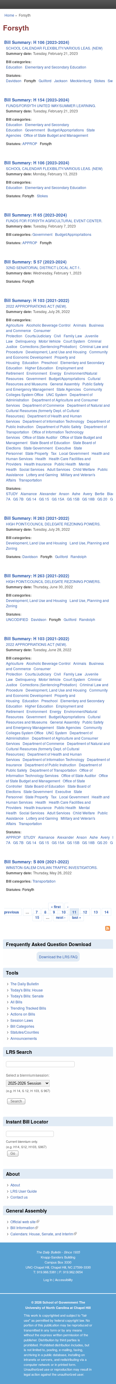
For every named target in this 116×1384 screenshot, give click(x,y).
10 (64, 912)
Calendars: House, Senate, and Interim (43, 1233)
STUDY (12, 493)
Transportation (30, 479)
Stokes (99, 80)
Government (35, 129)
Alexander (48, 493)
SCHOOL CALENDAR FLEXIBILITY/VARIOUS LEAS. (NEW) (54, 47)
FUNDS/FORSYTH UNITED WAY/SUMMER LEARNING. (51, 105)
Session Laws (21, 1020)
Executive (63, 447)
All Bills (16, 1001)
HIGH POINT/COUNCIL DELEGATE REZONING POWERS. (53, 523)
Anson (64, 493)
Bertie (99, 493)
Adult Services (58, 469)
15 (37, 917)
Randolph (78, 556)
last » (76, 917)
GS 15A (58, 498)
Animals (79, 325)
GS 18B (88, 498)
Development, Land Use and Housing (56, 351)
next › (60, 917)
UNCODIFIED (17, 619)
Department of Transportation (53, 770)
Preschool (49, 362)
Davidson (13, 80)
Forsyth (30, 80)
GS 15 (44, 498)
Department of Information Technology (53, 421)
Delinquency (25, 341)
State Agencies (69, 389)
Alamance (29, 493)
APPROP (29, 143)
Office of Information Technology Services (49, 773)
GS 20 (102, 498)
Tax (54, 453)
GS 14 (31, 498)
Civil (57, 335)
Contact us (19, 1196)
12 (85, 912)
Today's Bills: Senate (27, 995)
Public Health (65, 463)
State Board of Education (50, 442)
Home (9, 15)
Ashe (76, 493)
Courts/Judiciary (38, 335)
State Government (38, 447)
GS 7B (18, 498)
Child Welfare (84, 469)
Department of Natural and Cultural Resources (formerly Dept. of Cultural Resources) (58, 410)
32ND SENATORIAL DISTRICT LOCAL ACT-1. (43, 267)
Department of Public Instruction (50, 764)
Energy (55, 373)
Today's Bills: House (26, 989)
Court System (74, 341)
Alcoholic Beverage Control (48, 325)
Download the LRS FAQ (58, 956)
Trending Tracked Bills (28, 1007)
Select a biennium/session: (27, 1075)
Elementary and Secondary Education (55, 66)
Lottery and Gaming (42, 474)
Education (14, 66)
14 (106, 912)
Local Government (74, 453)
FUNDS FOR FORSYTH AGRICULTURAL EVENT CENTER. (54, 220)
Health (40, 458)
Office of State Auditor (40, 437)
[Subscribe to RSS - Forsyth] (58, 929)
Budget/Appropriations (66, 129)
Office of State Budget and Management (56, 135)
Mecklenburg (80, 80)
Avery (87, 493)
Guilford (45, 80)
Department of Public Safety (58, 426)
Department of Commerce (43, 405)
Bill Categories (22, 1026)
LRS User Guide (23, 1191)
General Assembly (65, 383)
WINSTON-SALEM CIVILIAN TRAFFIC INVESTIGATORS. (52, 867)
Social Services (31, 469)
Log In (47, 1279)
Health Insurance (38, 463)
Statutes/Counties (24, 1032)
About (15, 1184)
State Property (36, 453)
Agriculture (14, 325)
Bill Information (24, 1227)
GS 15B (73, 498)
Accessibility (64, 1279)
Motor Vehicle (50, 341)
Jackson (61, 80)
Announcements (23, 1038)
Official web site (24, 1221)
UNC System (56, 394)
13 (96, 912)
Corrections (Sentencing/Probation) (48, 346)
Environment (36, 373)
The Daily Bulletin (24, 983)
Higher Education (39, 367)
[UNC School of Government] (56, 4)
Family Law (73, 335)
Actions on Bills (22, 1013)
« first (56, 906)
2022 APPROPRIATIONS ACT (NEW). (36, 306)
